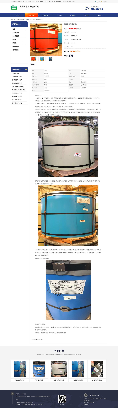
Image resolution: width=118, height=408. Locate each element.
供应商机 (31, 15)
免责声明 (30, 404)
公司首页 (17, 15)
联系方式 (100, 15)
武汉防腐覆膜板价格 (17, 103)
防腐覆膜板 (16, 50)
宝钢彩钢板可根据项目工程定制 (19, 89)
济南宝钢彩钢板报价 (78, 380)
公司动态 (72, 15)
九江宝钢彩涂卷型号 (97, 380)
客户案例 (86, 15)
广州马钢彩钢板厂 (20, 380)
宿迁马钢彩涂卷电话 (39, 380)
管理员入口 (35, 404)
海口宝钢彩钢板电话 (17, 99)
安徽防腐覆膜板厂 (16, 73)
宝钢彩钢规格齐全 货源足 (18, 86)
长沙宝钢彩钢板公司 (17, 76)
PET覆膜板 (28, 19)
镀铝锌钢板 (16, 46)
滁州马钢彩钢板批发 (17, 83)
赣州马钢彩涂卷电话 (17, 96)
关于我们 (59, 15)
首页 (17, 19)
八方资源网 (24, 404)
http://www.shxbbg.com (37, 339)
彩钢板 (14, 39)
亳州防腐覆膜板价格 (17, 93)
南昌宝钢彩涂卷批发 (59, 380)
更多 (26, 69)
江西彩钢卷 (16, 32)
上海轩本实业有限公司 (43, 396)
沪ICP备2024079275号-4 (31, 396)
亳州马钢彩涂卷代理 (17, 80)
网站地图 (40, 404)
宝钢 (14, 29)
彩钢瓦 (14, 43)
